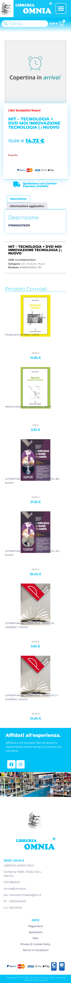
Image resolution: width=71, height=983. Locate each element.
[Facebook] (11, 764)
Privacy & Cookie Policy (35, 944)
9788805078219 (28, 267)
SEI (40, 267)
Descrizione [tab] (18, 198)
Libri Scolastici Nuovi (33, 264)
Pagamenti (35, 926)
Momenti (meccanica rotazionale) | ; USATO (28, 406)
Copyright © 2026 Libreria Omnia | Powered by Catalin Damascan (36, 979)
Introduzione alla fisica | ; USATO (22, 334)
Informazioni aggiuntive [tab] (27, 206)
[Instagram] (20, 764)
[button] (61, 8)
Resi (35, 938)
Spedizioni (35, 932)
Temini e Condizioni (35, 950)
